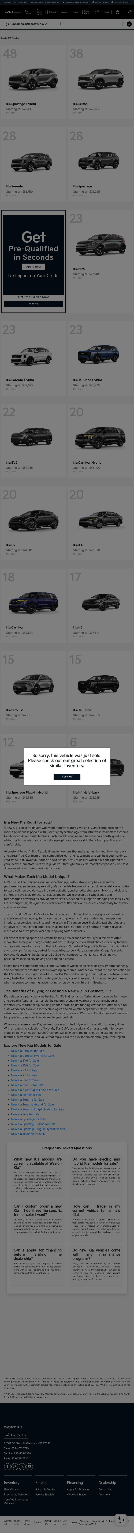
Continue (67, 776)
